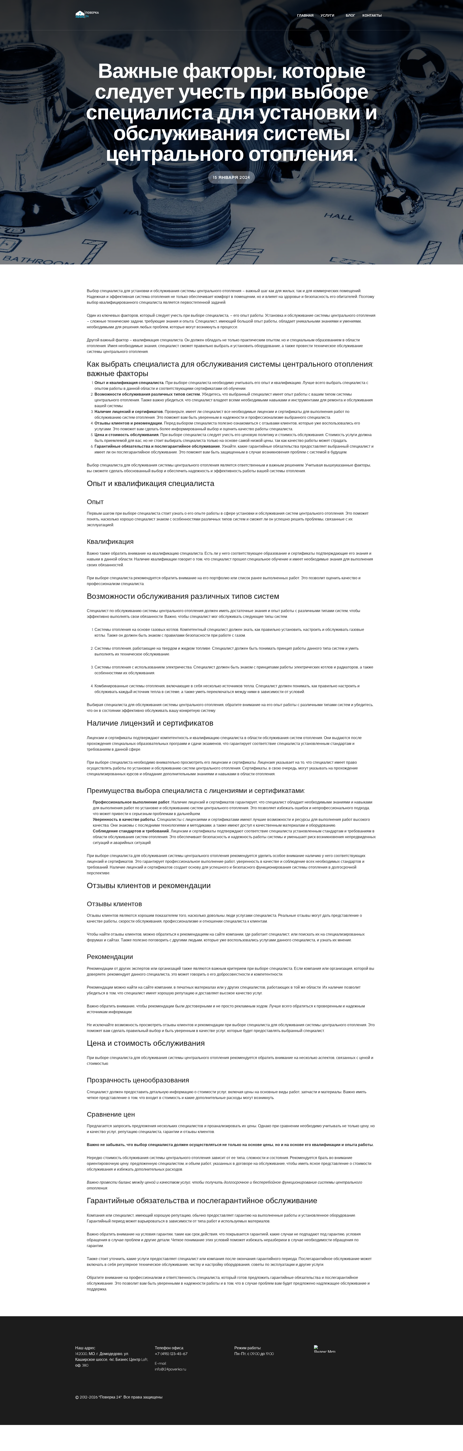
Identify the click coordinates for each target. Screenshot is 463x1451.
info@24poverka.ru (170, 1369)
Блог (350, 15)
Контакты (372, 15)
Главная (305, 15)
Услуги (327, 15)
